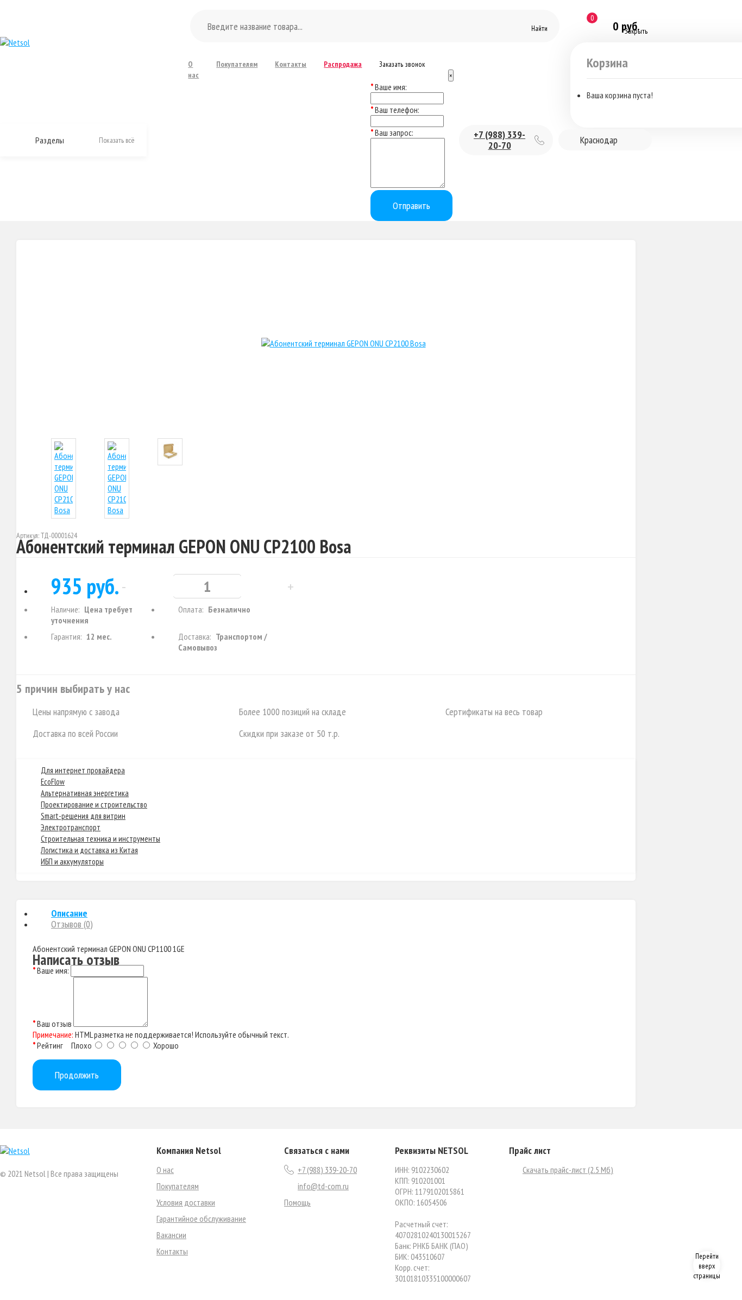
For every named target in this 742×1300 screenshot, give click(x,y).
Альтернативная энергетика (85, 793)
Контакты (290, 64)
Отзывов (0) (72, 924)
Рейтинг (50, 1045)
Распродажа (343, 64)
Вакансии (171, 1234)
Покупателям (236, 64)
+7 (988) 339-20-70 (499, 140)
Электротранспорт (70, 827)
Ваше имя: (391, 86)
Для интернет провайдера (83, 770)
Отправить (411, 205)
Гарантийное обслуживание (201, 1218)
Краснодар (599, 140)
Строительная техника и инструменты (100, 839)
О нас (193, 69)
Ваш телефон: (397, 109)
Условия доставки (185, 1202)
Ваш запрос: (394, 132)
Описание (69, 913)
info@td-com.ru (323, 1186)
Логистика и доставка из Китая (89, 850)
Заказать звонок (402, 64)
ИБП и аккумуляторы (72, 861)
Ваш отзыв (54, 1023)
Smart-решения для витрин (83, 816)
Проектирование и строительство (94, 804)
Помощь (297, 1202)
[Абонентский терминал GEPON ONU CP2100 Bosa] (343, 343)
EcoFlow (53, 782)
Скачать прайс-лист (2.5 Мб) (568, 1169)
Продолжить (77, 1075)
